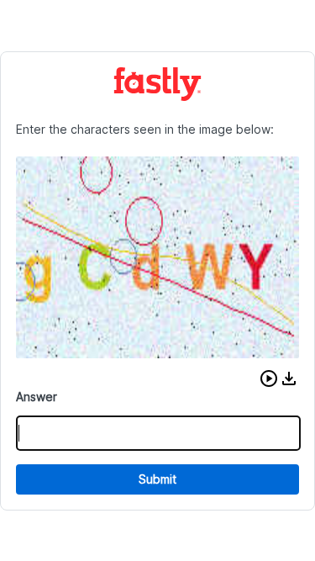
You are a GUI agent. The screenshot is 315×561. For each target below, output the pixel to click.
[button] (269, 378)
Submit (157, 479)
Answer (36, 396)
